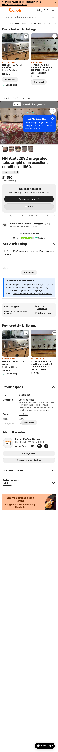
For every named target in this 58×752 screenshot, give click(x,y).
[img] (39, 224)
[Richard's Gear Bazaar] (8, 443)
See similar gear (32, 104)
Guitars (25, 23)
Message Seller (29, 453)
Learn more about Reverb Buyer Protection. (32, 293)
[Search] (52, 17)
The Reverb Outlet (11, 23)
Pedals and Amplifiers (40, 23)
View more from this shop (29, 460)
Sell (38, 10)
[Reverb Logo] (14, 10)
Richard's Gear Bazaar (21, 223)
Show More (29, 272)
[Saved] (46, 10)
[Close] (52, 118)
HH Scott (23, 414)
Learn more (44, 410)
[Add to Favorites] (26, 36)
